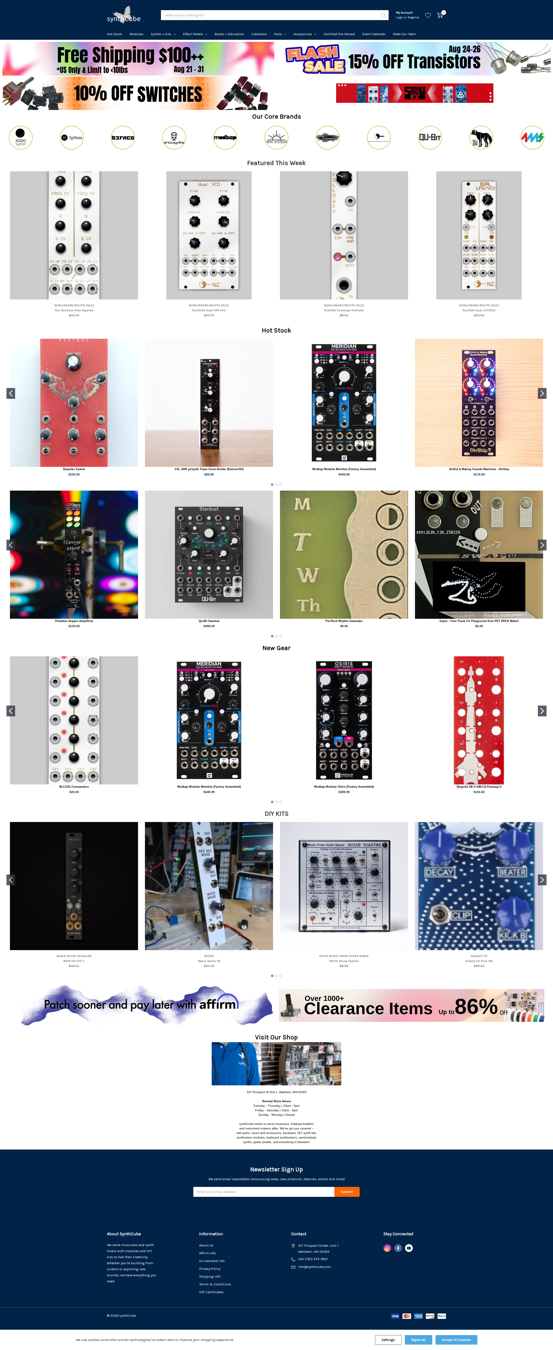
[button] (415, 59)
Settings (388, 1340)
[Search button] (384, 15)
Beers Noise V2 (209, 961)
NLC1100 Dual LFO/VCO (479, 310)
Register (414, 17)
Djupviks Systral (74, 469)
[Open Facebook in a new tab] (398, 1248)
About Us (206, 1245)
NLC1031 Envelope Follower (344, 310)
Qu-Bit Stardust (209, 621)
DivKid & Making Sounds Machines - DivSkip (479, 469)
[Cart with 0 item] (440, 15)
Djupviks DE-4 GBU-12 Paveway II (479, 786)
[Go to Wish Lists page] (428, 15)
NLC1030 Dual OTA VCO (209, 310)
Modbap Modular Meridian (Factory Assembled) (344, 469)
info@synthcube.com (314, 1267)
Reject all (418, 1340)
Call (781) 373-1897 (313, 1259)
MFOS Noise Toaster (344, 961)
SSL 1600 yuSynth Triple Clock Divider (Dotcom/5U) (209, 469)
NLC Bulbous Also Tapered (74, 310)
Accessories (303, 34)
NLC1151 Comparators (74, 786)
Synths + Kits (161, 34)
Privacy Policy (209, 1269)
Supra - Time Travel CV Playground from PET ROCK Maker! (479, 621)
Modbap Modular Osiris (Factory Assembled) (344, 786)
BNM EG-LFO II (74, 961)
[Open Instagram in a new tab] (387, 1248)
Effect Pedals (193, 34)
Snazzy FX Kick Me (479, 961)
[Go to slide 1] (10, 393)
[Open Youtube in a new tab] (409, 1248)
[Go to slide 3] (281, 484)
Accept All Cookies (456, 1340)
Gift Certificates (211, 1292)
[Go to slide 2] (542, 393)
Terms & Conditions (215, 1284)
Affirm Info (207, 1253)
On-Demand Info (212, 1261)
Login (400, 17)
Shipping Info (210, 1276)
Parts (278, 34)
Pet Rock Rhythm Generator (344, 621)
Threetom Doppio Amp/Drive (74, 621)
